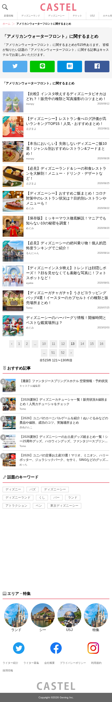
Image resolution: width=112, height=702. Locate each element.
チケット (77, 15)
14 (82, 344)
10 (44, 344)
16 (101, 344)
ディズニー (13, 489)
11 (53, 344)
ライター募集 (31, 662)
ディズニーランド (30, 15)
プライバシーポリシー (73, 662)
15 (92, 344)
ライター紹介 (10, 662)
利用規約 (96, 662)
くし (42, 497)
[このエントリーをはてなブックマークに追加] (69, 66)
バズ (32, 489)
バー (56, 497)
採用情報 (8, 670)
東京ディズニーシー (64, 505)
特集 (95, 630)
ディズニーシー (56, 15)
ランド (72, 497)
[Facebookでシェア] (97, 66)
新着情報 (8, 15)
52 (63, 353)
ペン (39, 505)
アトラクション (16, 505)
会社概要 (49, 662)
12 (63, 344)
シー (42, 630)
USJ (92, 15)
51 (53, 353)
